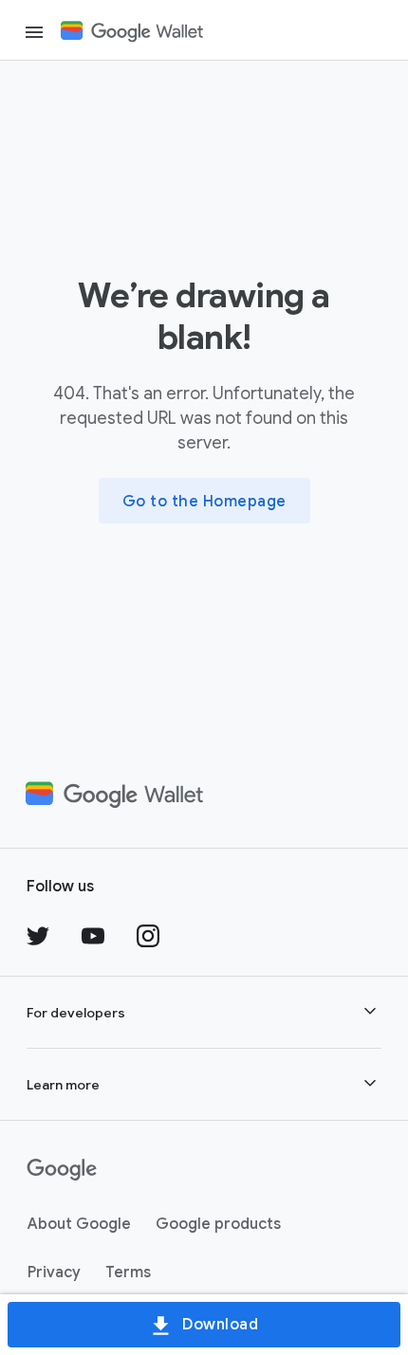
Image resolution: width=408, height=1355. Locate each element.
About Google (79, 1224)
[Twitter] (38, 936)
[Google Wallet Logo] (139, 30)
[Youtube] (93, 936)
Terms (128, 1272)
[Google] (62, 1170)
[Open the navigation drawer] (34, 32)
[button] (204, 1012)
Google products (218, 1224)
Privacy (54, 1272)
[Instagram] (148, 936)
